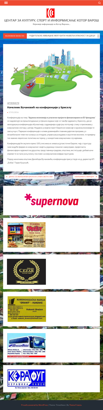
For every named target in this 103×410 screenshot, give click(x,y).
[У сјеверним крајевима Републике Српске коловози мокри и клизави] (92, 35)
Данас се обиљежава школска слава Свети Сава (31, 177)
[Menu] (5, 3)
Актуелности (13, 103)
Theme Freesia (75, 405)
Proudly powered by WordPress (34, 405)
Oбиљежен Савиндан (84, 177)
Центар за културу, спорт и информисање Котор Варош (51, 20)
